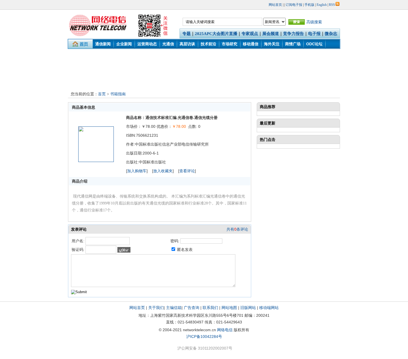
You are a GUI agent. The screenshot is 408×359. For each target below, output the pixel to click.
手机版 (309, 5)
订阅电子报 (294, 5)
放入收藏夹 (163, 171)
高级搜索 (314, 22)
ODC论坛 (314, 44)
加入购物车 (137, 171)
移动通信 (250, 44)
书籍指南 (118, 94)
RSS (332, 5)
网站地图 (229, 307)
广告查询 (191, 307)
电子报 (314, 33)
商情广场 (293, 44)
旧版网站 (248, 307)
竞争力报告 (293, 33)
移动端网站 (269, 307)
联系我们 (210, 307)
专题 (186, 33)
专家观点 (249, 33)
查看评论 (187, 171)
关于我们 (156, 307)
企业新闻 (124, 44)
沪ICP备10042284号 (204, 336)
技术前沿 (208, 44)
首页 (102, 94)
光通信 (168, 44)
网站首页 (275, 5)
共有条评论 (237, 229)
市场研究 (229, 44)
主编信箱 (174, 307)
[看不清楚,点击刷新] (123, 250)
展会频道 (270, 33)
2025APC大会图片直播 (216, 33)
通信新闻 (103, 44)
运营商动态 (147, 44)
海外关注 (271, 44)
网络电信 (225, 330)
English (322, 5)
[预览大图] (96, 160)
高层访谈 (187, 44)
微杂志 (331, 33)
